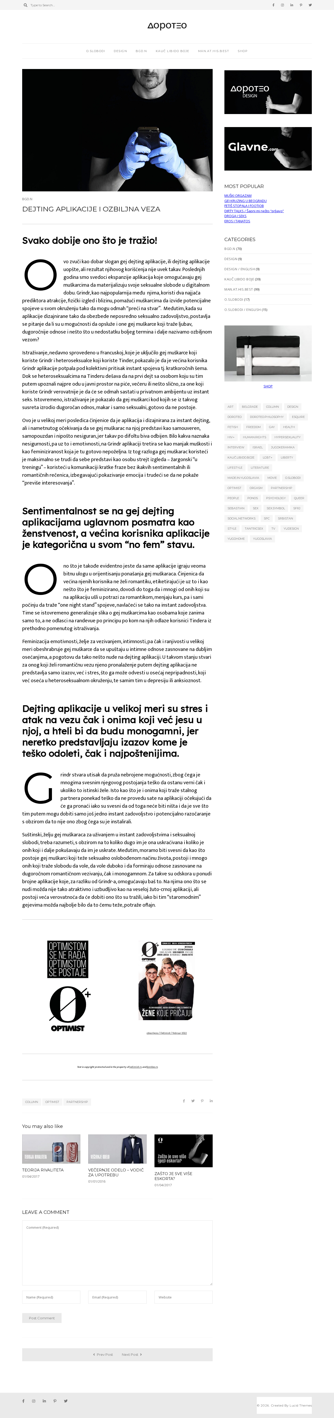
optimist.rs (135, 1067)
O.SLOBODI (95, 51)
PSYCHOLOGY (276, 498)
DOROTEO (235, 417)
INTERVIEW (236, 447)
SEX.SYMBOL (276, 508)
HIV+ (231, 437)
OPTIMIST (52, 1102)
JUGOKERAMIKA (283, 447)
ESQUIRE (298, 417)
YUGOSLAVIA (262, 539)
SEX (255, 508)
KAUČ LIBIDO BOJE (172, 51)
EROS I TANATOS (237, 221)
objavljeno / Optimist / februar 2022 (167, 1033)
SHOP (268, 386)
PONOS (252, 498)
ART (231, 407)
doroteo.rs (152, 1067)
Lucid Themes (301, 1405)
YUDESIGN (291, 528)
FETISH (233, 427)
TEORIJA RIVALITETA (43, 1170)
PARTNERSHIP (77, 1102)
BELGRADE (250, 407)
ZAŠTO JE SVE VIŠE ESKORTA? (173, 1176)
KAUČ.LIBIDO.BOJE (241, 457)
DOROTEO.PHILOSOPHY (267, 417)
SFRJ (296, 508)
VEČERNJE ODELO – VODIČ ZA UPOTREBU (116, 1172)
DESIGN (120, 51)
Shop (243, 51)
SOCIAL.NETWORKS (241, 518)
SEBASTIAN (236, 508)
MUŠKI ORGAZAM (238, 195)
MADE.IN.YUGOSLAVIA (243, 478)
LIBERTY (287, 457)
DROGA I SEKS (235, 216)
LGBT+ (267, 457)
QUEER (299, 498)
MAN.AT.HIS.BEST (213, 51)
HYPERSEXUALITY (288, 437)
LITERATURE (260, 467)
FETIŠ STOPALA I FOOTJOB (244, 205)
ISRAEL (258, 447)
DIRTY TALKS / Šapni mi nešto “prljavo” (254, 211)
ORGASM (256, 488)
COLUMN (31, 1102)
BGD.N (141, 51)
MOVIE (272, 478)
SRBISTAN (285, 518)
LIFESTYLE (235, 467)
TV (273, 528)
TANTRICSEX (254, 528)
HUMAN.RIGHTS (254, 437)
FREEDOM (253, 427)
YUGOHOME (236, 539)
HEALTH (289, 427)
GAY (272, 427)
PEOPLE (233, 498)
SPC (267, 518)
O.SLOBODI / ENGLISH (242, 309)
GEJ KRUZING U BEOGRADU (245, 200)
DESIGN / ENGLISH (239, 269)
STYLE (232, 528)
